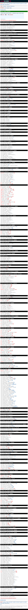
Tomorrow (8, 6)
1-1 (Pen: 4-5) (10, 466)
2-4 (12, 464)
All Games (2, 7)
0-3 (13, 323)
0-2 (9, 95)
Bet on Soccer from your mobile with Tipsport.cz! (8, 20)
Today (1, 6)
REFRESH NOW (3, 9)
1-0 (13, 40)
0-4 (10, 191)
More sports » (7, 4)
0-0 (11, 188)
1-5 (15, 588)
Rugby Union (2, 4)
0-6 (17, 366)
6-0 (9, 385)
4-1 (9, 180)
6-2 (12, 227)
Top (0, 604)
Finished (8, 7)
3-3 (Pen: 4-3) (10, 69)
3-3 (8, 443)
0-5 (9, 193)
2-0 (14, 49)
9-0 (14, 418)
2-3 (14, 336)
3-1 (13, 367)
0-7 (6, 500)
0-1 (14, 77)
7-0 (8, 88)
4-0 (11, 176)
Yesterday (4, 6)
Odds (11, 7)
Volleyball (17, 3)
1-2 (13, 72)
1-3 (10, 287)
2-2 (9, 23)
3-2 (9, 105)
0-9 (9, 187)
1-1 (10, 124)
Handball (14, 3)
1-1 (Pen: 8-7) (14, 384)
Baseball (21, 3)
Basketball (10, 3)
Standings (7, 35)
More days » (13, 6)
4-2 (12, 181)
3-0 (11, 98)
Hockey (4, 3)
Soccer (1, 3)
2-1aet (12, 399)
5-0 (12, 68)
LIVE (5, 7)
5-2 (12, 487)
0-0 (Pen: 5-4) (15, 406)
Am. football (24, 3)
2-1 (9, 99)
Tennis (7, 3)
